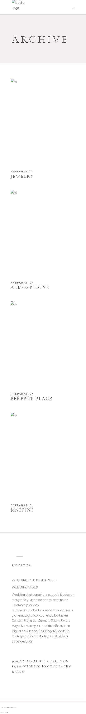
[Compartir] (10, 707)
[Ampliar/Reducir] (1, 707)
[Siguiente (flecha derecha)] (6, 712)
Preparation (22, 171)
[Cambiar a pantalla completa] (6, 707)
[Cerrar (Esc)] (14, 707)
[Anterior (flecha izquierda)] (1, 712)
